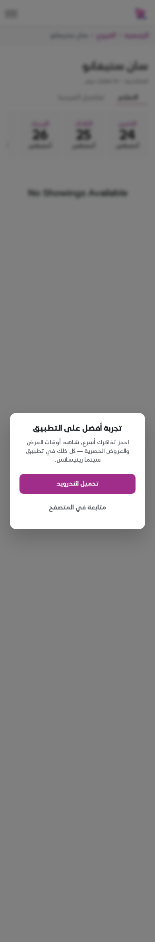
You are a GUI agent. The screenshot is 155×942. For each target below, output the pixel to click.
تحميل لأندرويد (77, 484)
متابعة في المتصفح (77, 508)
